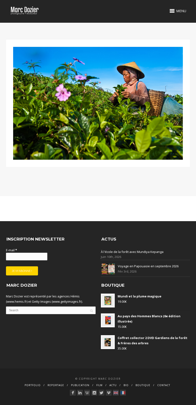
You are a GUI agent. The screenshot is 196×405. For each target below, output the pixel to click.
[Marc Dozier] (73, 393)
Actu (113, 385)
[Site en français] (123, 393)
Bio (126, 385)
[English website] (116, 393)
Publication (80, 385)
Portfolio (33, 385)
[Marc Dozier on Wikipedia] (87, 393)
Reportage (56, 385)
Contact (163, 385)
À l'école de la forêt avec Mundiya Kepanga (132, 252)
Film (99, 385)
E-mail (11, 250)
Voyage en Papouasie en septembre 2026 (148, 266)
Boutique (143, 385)
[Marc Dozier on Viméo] (109, 393)
